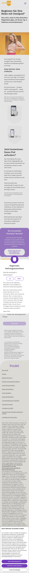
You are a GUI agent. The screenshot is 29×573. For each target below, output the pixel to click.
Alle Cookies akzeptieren (14, 561)
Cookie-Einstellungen (14, 570)
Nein (19, 278)
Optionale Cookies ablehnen (14, 565)
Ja (10, 278)
